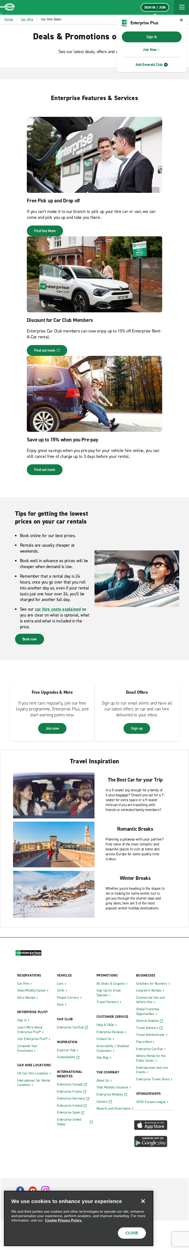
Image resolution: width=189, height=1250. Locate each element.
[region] (78, 1218)
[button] (181, 7)
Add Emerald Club (149, 64)
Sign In (151, 36)
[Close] (143, 1201)
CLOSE (132, 1233)
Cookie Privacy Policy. (63, 1220)
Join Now (150, 49)
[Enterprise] (7, 7)
